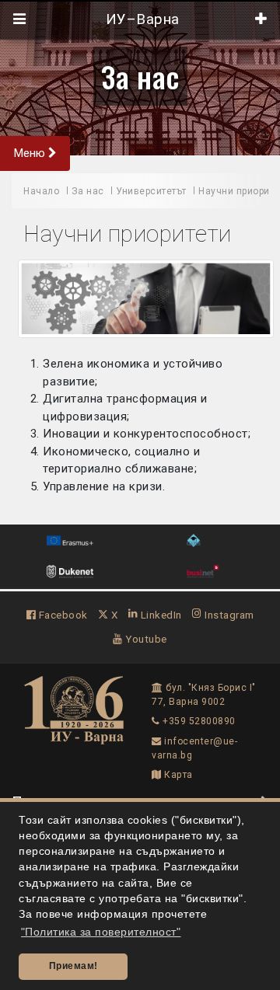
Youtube (145, 639)
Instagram (228, 614)
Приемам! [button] (73, 965)
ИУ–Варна (140, 19)
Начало (41, 191)
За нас (140, 76)
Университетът (151, 191)
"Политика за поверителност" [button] (101, 932)
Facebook (62, 614)
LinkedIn (160, 614)
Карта (177, 774)
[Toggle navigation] (20, 19)
